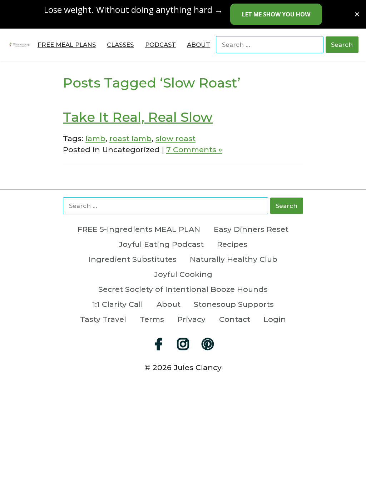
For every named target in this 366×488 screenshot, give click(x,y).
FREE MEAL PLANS (67, 45)
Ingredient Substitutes (133, 259)
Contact (234, 319)
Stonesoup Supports (234, 304)
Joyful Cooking (183, 274)
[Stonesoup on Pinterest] (207, 344)
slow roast (175, 138)
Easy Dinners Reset (251, 229)
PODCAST (160, 45)
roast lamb (130, 138)
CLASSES (120, 45)
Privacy (191, 319)
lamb (95, 138)
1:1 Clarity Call (117, 304)
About (168, 304)
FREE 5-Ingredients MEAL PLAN (139, 229)
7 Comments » (194, 149)
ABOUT (198, 45)
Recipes (232, 244)
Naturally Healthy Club (233, 259)
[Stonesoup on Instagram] (183, 344)
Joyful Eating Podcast (161, 244)
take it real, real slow (138, 117)
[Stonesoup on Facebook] (158, 344)
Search (342, 44)
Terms (152, 319)
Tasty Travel (103, 319)
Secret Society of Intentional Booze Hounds (183, 289)
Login (274, 319)
